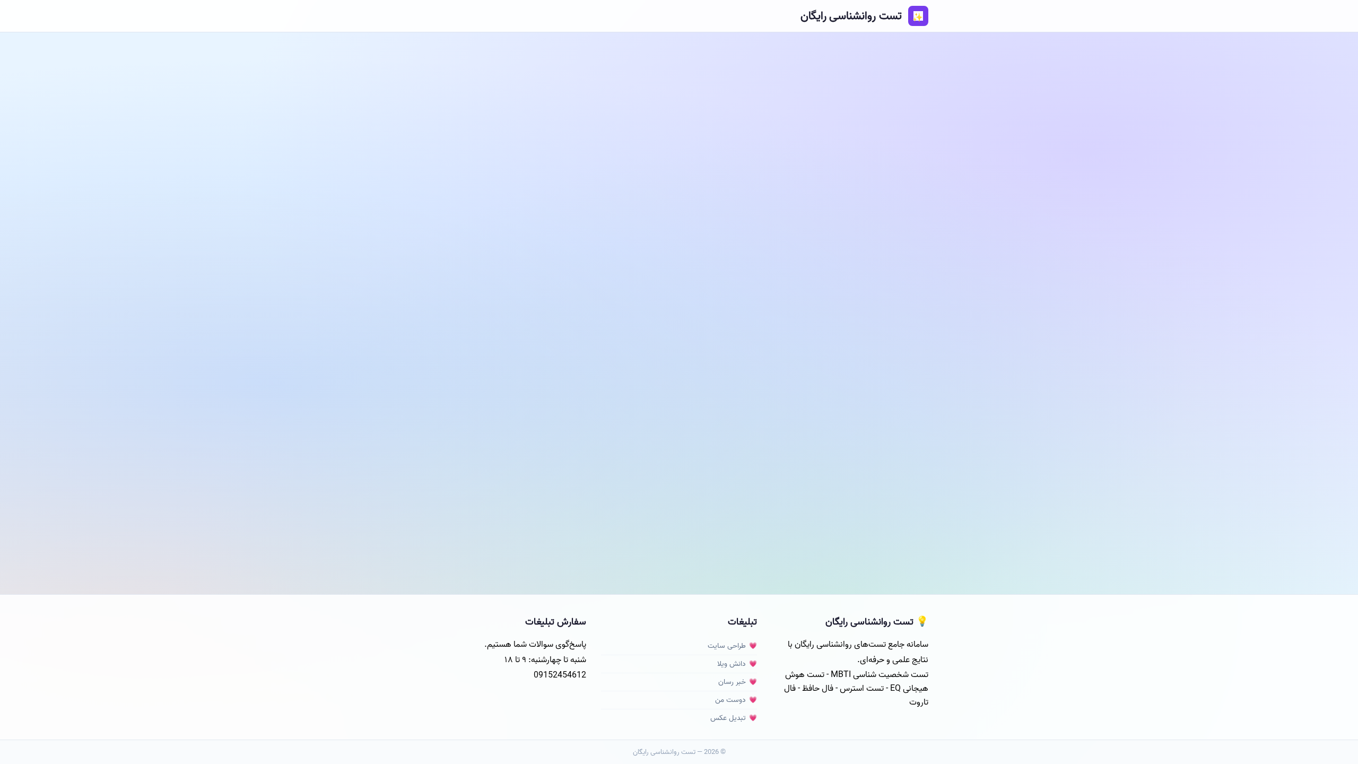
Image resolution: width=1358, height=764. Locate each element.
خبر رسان (732, 682)
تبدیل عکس (728, 718)
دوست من (730, 700)
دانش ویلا (731, 664)
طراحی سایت (727, 646)
